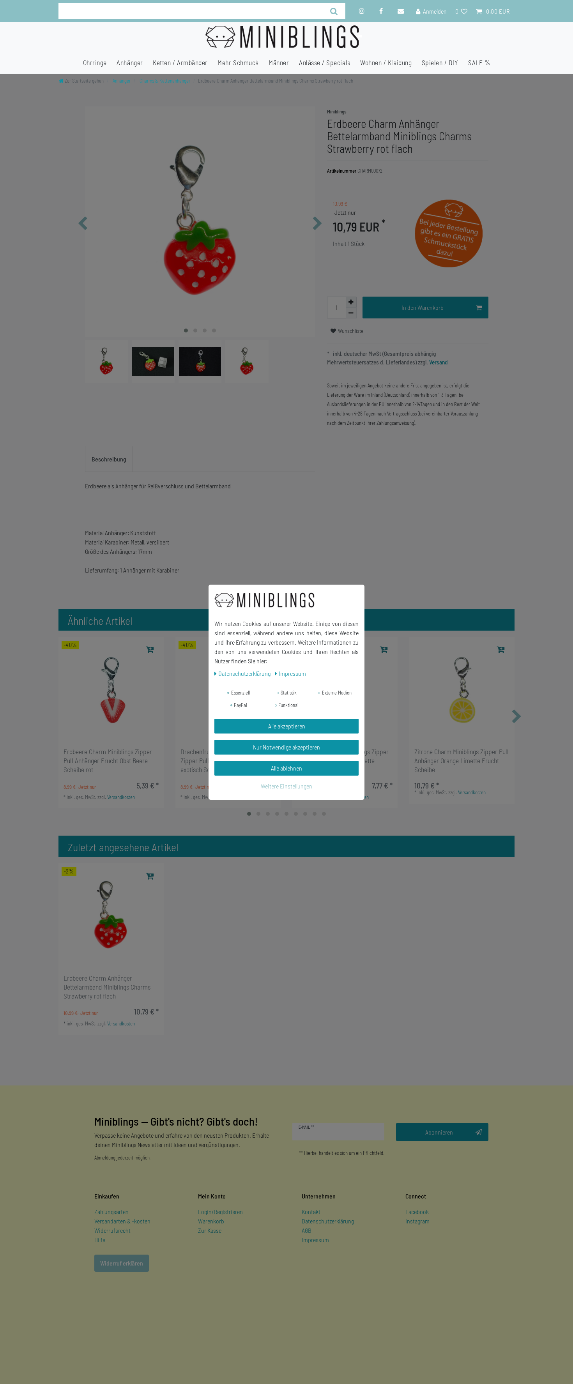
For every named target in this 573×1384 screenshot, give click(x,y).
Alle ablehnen (286, 768)
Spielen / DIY (440, 62)
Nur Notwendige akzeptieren (286, 747)
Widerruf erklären (121, 1263)
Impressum (315, 1239)
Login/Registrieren (220, 1211)
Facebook (417, 1211)
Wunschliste (350, 330)
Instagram (417, 1221)
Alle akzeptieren (286, 726)
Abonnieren (439, 1132)
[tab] (109, 459)
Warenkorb (211, 1221)
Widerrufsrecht (112, 1230)
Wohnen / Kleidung (386, 62)
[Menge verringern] (351, 313)
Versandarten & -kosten (122, 1221)
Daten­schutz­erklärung (245, 673)
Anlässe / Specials (324, 62)
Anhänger (130, 62)
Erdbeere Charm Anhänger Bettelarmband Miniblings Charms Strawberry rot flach (107, 987)
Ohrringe (95, 62)
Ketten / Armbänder (180, 62)
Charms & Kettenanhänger (164, 81)
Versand (438, 362)
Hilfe (99, 1239)
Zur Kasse (209, 1230)
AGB (306, 1230)
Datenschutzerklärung (328, 1221)
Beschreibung (109, 459)
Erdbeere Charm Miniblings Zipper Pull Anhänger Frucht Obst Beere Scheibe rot (108, 760)
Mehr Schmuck (238, 62)
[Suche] (334, 11)
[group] (111, 689)
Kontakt (311, 1211)
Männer (279, 62)
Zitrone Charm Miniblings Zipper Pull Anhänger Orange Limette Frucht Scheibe (461, 760)
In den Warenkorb (422, 307)
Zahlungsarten (111, 1211)
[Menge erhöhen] (351, 302)
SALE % (479, 62)
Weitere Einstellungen (286, 786)
